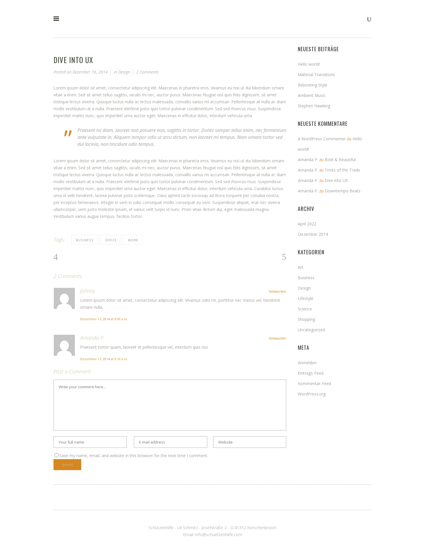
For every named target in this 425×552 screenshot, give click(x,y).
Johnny (87, 290)
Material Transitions (316, 74)
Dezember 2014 (313, 234)
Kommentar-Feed (314, 383)
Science (305, 309)
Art (300, 267)
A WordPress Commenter (322, 138)
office (111, 240)
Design (124, 72)
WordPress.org (312, 394)
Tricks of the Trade (342, 170)
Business (306, 277)
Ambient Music (312, 95)
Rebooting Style (312, 85)
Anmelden (307, 362)
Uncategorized (311, 329)
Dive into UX (336, 180)
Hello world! (309, 64)
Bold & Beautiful (340, 159)
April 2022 (307, 224)
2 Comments (147, 72)
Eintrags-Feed (311, 373)
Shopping (306, 319)
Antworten (277, 291)
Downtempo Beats (343, 191)
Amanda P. (92, 337)
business (85, 240)
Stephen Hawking (314, 105)
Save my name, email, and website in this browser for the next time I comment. (133, 455)
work (133, 240)
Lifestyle (305, 298)
